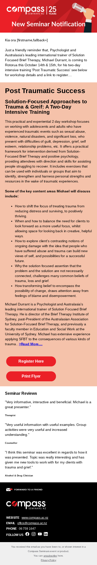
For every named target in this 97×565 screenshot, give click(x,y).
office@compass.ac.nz (32, 523)
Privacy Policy (48, 560)
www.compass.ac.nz (35, 517)
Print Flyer (31, 376)
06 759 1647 (27, 528)
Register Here (31, 361)
